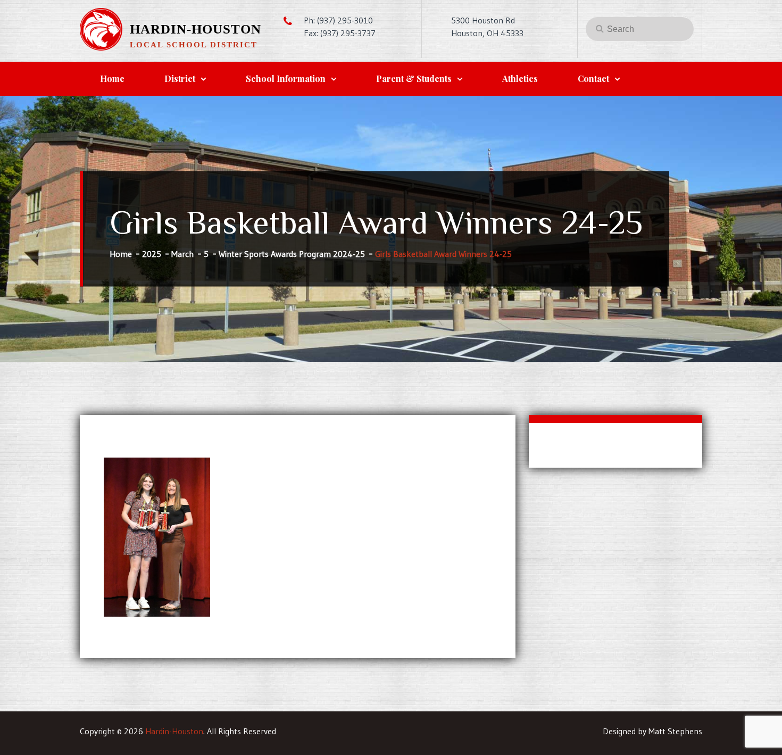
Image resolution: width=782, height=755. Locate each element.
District (179, 78)
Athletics (520, 78)
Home (112, 78)
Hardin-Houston (195, 29)
